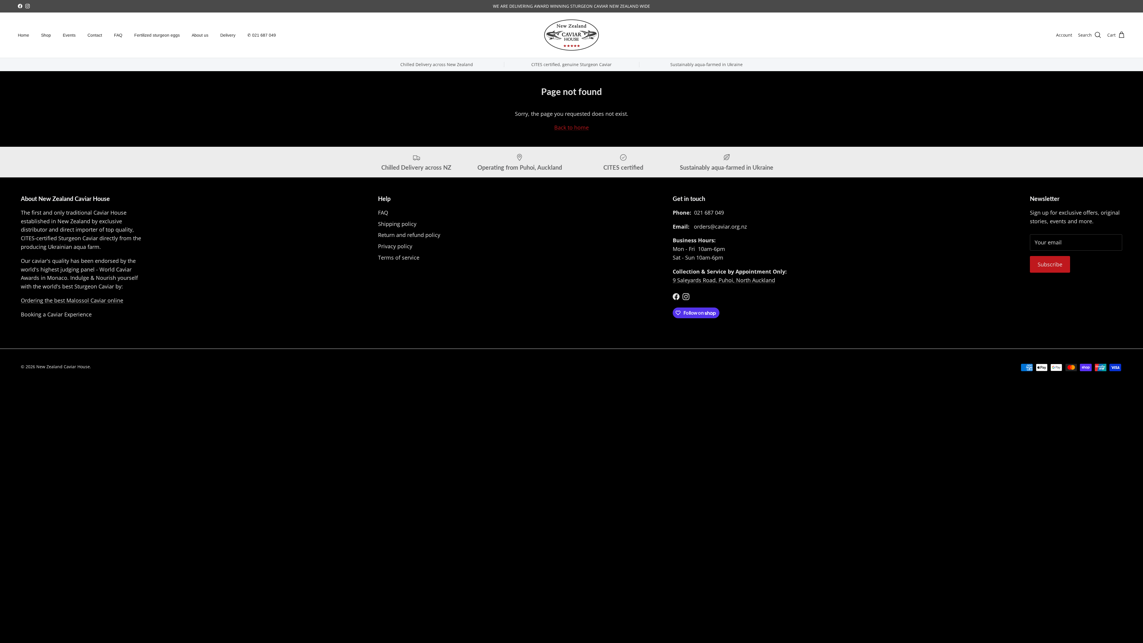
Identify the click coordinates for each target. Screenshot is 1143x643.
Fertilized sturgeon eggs (157, 35)
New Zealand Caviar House (63, 366)
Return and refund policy (409, 234)
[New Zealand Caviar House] (571, 35)
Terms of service (398, 257)
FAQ (118, 35)
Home (23, 35)
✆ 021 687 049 (261, 35)
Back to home (571, 127)
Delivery (227, 35)
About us (200, 35)
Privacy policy (395, 246)
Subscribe (1050, 264)
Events (69, 35)
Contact (95, 35)
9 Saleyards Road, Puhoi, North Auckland (724, 280)
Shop (46, 35)
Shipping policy (397, 223)
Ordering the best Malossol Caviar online (72, 300)
